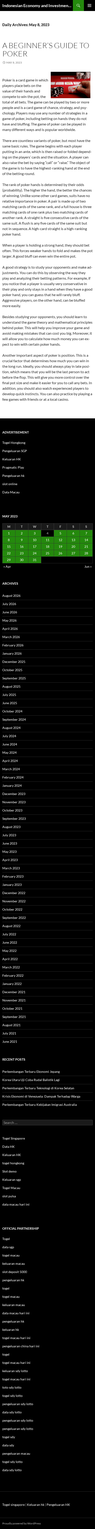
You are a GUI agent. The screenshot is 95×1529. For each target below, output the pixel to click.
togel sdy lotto (12, 1462)
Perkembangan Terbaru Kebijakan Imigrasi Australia (39, 1104)
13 (73, 540)
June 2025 (9, 703)
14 (86, 540)
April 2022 (10, 959)
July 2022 (9, 934)
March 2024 (11, 769)
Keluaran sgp (11, 1180)
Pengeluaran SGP (14, 451)
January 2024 (12, 785)
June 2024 (9, 744)
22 (9, 553)
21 (86, 546)
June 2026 (9, 612)
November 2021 (14, 1000)
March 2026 (11, 637)
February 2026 (13, 645)
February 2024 (13, 777)
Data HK (8, 1146)
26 (60, 553)
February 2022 (13, 975)
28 (86, 553)
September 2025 (14, 678)
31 (34, 560)
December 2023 (13, 794)
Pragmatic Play (13, 467)
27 (73, 553)
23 (22, 553)
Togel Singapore (13, 1138)
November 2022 (14, 901)
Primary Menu (89, 5)
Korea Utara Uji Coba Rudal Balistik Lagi (31, 1080)
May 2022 (9, 951)
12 (60, 540)
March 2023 (11, 868)
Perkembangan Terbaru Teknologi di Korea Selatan (38, 1088)
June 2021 (9, 1041)
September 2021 (14, 1017)
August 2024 (11, 728)
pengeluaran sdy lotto (17, 1420)
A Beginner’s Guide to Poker (45, 49)
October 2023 (12, 810)
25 (47, 553)
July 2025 (9, 695)
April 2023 (10, 860)
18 (47, 546)
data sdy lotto (12, 1470)
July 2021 (9, 1033)
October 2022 (12, 909)
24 (34, 553)
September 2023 (14, 818)
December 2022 (13, 893)
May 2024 (9, 752)
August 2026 (11, 596)
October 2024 (12, 711)
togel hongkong (13, 1163)
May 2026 (9, 620)
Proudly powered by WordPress (21, 1523)
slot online (9, 484)
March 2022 (11, 967)
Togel (6, 1239)
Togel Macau (11, 1188)
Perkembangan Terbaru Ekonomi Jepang (31, 1071)
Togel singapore (13, 1505)
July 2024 (9, 736)
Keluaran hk (35, 1505)
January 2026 (12, 653)
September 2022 (14, 918)
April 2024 (10, 761)
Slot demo (9, 1171)
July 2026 (9, 604)
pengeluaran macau (16, 1453)
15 (9, 546)
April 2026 (10, 629)
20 (73, 546)
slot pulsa (9, 1196)
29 (9, 560)
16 (22, 546)
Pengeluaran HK (58, 1505)
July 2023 (9, 835)
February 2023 (13, 876)
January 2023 (12, 885)
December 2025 (13, 662)
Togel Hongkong (13, 443)
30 (22, 560)
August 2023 (11, 827)
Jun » (88, 566)
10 (34, 540)
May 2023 (9, 851)
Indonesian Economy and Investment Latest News (37, 5)
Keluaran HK (11, 459)
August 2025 (11, 686)
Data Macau (11, 492)
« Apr (7, 566)
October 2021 (12, 1008)
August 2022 (11, 926)
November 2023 (14, 802)
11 (47, 540)
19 (60, 546)
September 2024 (14, 719)
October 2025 (12, 670)
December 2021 (13, 992)
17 (34, 546)
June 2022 (9, 942)
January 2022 (12, 984)
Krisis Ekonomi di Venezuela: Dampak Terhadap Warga (41, 1096)
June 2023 (9, 843)
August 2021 (11, 1025)
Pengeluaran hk (13, 476)
